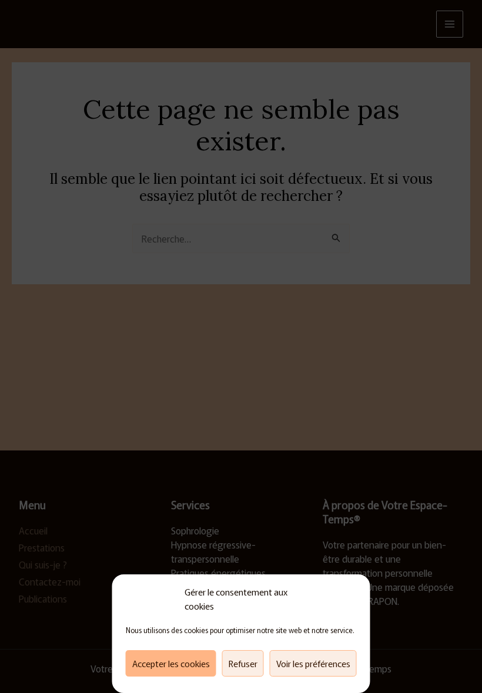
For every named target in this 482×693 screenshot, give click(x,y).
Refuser (243, 663)
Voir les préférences (313, 663)
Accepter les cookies (171, 663)
